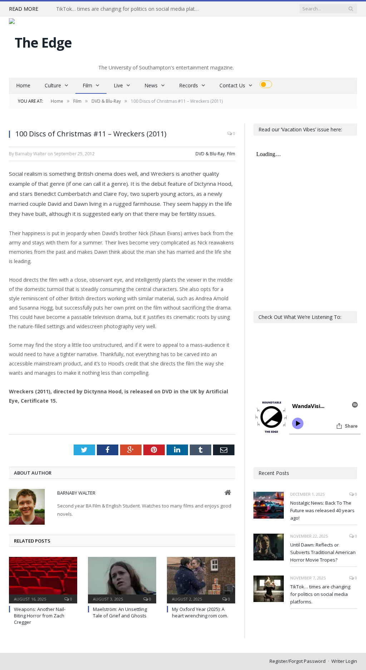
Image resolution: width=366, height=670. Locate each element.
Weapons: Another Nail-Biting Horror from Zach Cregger (39, 615)
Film (87, 85)
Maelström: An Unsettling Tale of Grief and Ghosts (120, 612)
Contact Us (232, 85)
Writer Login (344, 661)
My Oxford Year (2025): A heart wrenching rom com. (200, 612)
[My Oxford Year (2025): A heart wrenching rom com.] (201, 579)
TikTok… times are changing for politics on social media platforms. (129, 9)
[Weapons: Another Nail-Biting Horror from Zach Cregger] (43, 579)
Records (188, 85)
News (151, 85)
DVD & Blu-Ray (210, 154)
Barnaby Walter (76, 493)
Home (23, 85)
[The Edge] (40, 40)
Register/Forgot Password (297, 661)
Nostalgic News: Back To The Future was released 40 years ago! (322, 510)
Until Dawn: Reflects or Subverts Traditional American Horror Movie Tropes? (323, 552)
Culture (53, 85)
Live (118, 85)
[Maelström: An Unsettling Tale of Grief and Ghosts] (122, 579)
